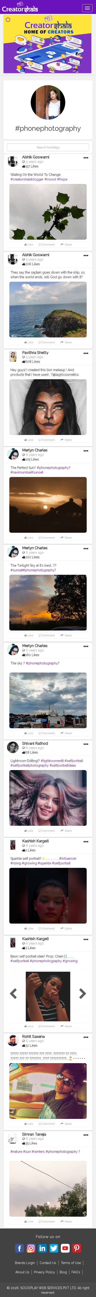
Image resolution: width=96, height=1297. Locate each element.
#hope (62, 179)
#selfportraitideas (63, 765)
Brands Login (25, 1263)
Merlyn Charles (35, 450)
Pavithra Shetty (35, 352)
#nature (16, 1151)
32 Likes (31, 1045)
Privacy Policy (44, 1272)
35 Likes (31, 1143)
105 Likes (32, 459)
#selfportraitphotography (29, 765)
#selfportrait (74, 761)
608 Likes (32, 361)
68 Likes (31, 752)
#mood (50, 179)
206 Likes (32, 264)
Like (30, 244)
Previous (13, 798)
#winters (38, 1151)
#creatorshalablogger (27, 179)
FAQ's (76, 1272)
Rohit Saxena (33, 1036)
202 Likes (32, 557)
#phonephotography (53, 468)
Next (83, 798)
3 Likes (30, 948)
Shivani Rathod (35, 743)
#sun (27, 1151)
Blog (63, 1272)
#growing (29, 863)
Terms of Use (71, 1263)
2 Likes (30, 850)
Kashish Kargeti (35, 841)
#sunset (37, 472)
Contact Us (48, 1263)
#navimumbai (20, 472)
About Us (22, 1272)
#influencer (67, 858)
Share (68, 244)
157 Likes (31, 166)
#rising (15, 863)
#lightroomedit (52, 761)
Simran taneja (34, 1134)
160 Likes (32, 655)
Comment (48, 244)
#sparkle (44, 863)
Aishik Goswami (35, 157)
